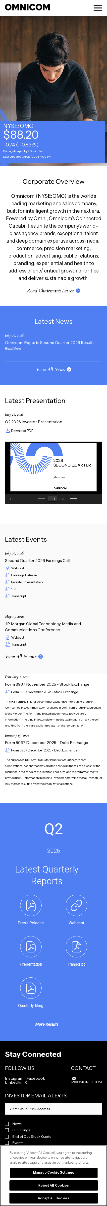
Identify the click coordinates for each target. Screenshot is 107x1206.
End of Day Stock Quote (32, 1137)
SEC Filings (21, 1130)
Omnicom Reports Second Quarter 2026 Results (50, 342)
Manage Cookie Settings (53, 1172)
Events (17, 1143)
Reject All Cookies (53, 1185)
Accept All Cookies (53, 1198)
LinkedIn (13, 1082)
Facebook (36, 1078)
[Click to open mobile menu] (98, 9)
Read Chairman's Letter (50, 290)
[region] (53, 1175)
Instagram (14, 1078)
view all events (21, 656)
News (16, 1124)
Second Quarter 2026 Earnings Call (37, 560)
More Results (46, 1024)
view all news (50, 369)
